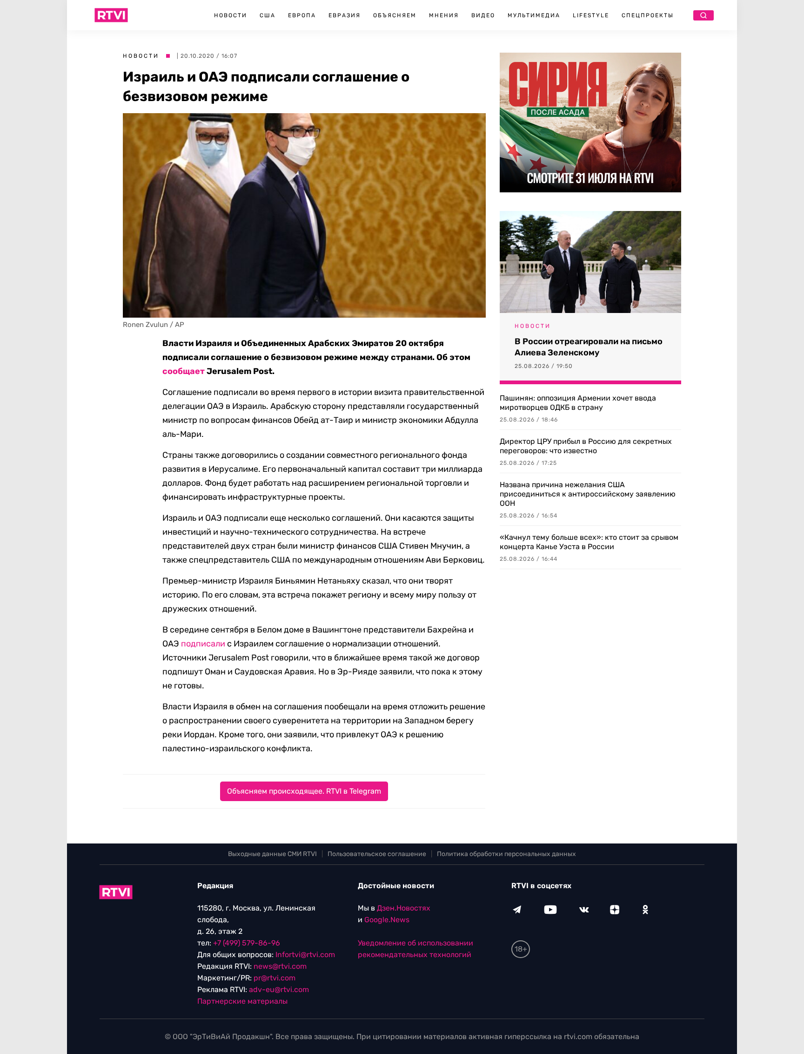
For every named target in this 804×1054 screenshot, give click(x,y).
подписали (203, 644)
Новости (230, 15)
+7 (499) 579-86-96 (246, 942)
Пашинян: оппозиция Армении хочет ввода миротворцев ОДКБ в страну (578, 403)
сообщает (183, 371)
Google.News (386, 919)
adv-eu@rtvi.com (279, 989)
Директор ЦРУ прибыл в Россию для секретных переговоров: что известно (586, 446)
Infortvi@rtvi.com (305, 954)
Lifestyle (591, 15)
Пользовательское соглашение (377, 854)
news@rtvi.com (280, 966)
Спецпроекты (648, 15)
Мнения (444, 15)
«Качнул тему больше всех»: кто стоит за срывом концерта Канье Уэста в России (589, 542)
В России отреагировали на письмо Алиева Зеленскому (589, 347)
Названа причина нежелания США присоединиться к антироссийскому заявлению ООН (588, 494)
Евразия (344, 15)
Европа (302, 15)
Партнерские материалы (242, 1001)
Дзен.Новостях (403, 908)
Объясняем (394, 15)
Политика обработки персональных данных (506, 854)
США (267, 15)
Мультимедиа (534, 15)
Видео (483, 15)
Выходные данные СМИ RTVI (272, 854)
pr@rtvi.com (274, 977)
